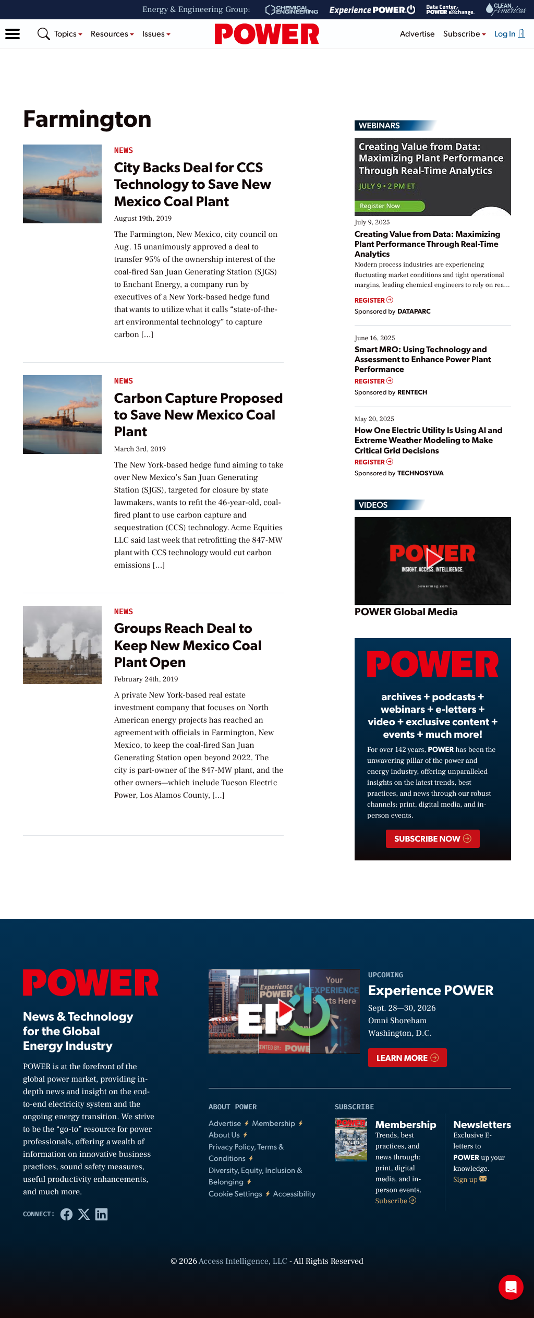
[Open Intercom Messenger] (511, 1287)
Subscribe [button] (462, 33)
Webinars (379, 125)
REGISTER (370, 300)
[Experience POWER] (373, 10)
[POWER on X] (84, 1214)
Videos (373, 504)
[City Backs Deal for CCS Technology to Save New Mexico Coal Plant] (62, 182)
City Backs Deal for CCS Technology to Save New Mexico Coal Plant (193, 184)
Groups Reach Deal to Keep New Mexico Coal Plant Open (188, 644)
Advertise (417, 33)
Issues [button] (154, 33)
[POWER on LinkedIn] (101, 1214)
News (123, 150)
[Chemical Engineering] (291, 10)
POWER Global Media (406, 611)
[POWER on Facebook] (66, 1214)
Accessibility (294, 1194)
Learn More (403, 1057)
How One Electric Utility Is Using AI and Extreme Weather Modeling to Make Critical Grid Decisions (429, 439)
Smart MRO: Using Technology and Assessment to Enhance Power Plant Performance (423, 358)
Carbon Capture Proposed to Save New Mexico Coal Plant (198, 414)
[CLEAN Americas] (506, 9)
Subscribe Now (428, 838)
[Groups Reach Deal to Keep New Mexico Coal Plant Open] (62, 643)
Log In (505, 33)
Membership (273, 1123)
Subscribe (392, 1201)
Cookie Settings (235, 1194)
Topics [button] (66, 33)
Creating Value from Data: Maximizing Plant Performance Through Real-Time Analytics (428, 243)
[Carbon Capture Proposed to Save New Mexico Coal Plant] (62, 412)
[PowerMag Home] (267, 33)
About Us (224, 1135)
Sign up (466, 1179)
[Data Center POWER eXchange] (451, 10)
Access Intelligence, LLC (243, 1261)
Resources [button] (110, 33)
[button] (12, 34)
